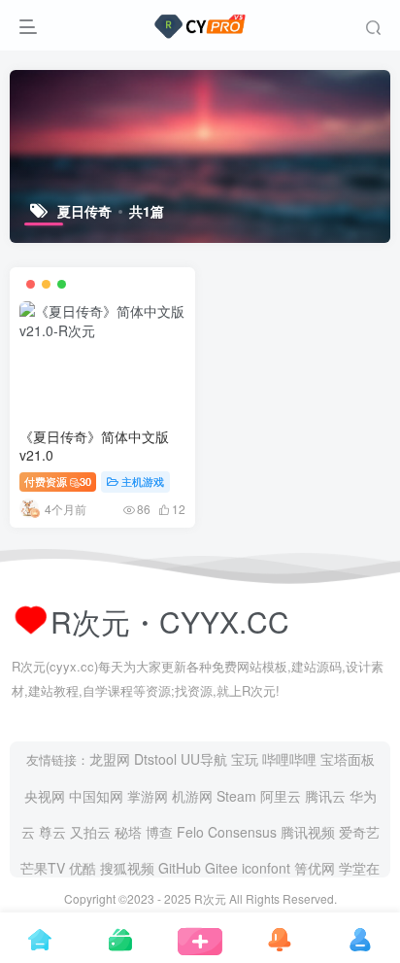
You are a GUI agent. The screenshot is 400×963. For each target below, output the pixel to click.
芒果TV (42, 867)
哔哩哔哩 (289, 759)
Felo (190, 832)
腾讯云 (325, 796)
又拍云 (90, 832)
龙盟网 (109, 759)
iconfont (266, 867)
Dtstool (155, 759)
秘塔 (128, 832)
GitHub (179, 867)
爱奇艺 (359, 832)
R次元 (210, 898)
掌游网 (147, 796)
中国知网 (96, 796)
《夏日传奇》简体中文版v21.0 (94, 446)
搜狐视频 (127, 867)
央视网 (44, 796)
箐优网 (314, 867)
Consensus (242, 832)
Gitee (221, 867)
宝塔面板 (347, 759)
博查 (159, 832)
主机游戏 (142, 481)
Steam (236, 796)
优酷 (82, 867)
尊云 (52, 832)
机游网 (192, 796)
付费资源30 (57, 481)
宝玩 (244, 759)
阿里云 (280, 796)
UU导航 (204, 759)
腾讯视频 (308, 832)
